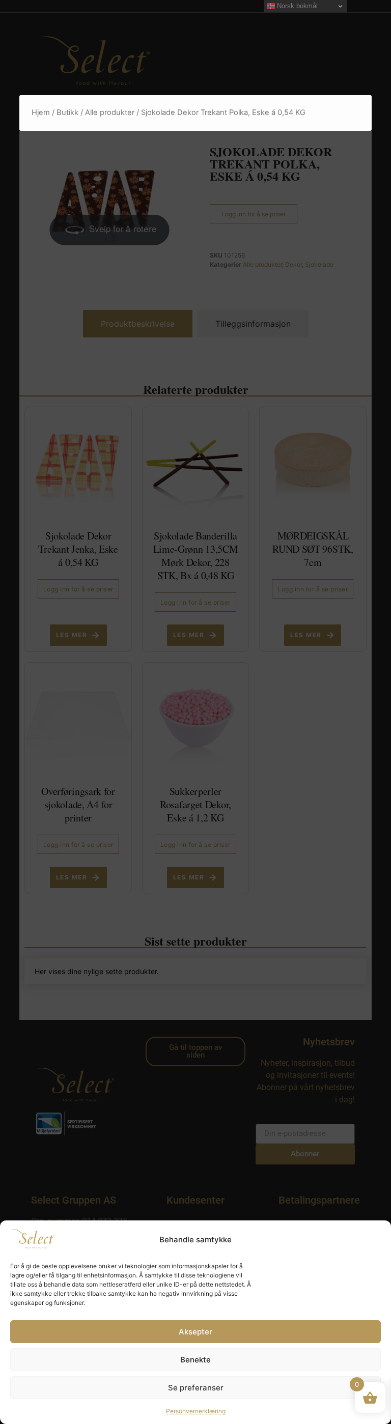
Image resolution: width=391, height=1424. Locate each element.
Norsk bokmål (296, 6)
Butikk (67, 112)
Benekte (195, 1359)
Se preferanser (196, 1387)
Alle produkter (109, 112)
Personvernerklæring (196, 1411)
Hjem (41, 112)
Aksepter (195, 1331)
